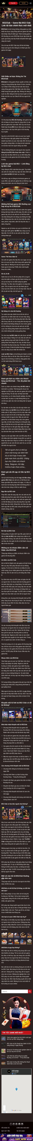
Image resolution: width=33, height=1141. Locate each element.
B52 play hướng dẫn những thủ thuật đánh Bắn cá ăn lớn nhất (18, 1063)
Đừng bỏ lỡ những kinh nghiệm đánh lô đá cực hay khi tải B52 (19, 1050)
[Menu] (30, 3)
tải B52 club (24, 386)
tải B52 (13, 410)
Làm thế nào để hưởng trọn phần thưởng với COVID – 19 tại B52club (18, 1057)
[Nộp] (30, 991)
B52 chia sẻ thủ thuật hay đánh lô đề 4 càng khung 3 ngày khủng (19, 1044)
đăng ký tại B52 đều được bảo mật (13, 152)
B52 (2, 951)
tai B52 (17, 231)
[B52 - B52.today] (3, 3)
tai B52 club (13, 335)
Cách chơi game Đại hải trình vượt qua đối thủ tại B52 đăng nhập (19, 1038)
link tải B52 (9, 536)
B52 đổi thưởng (17, 120)
